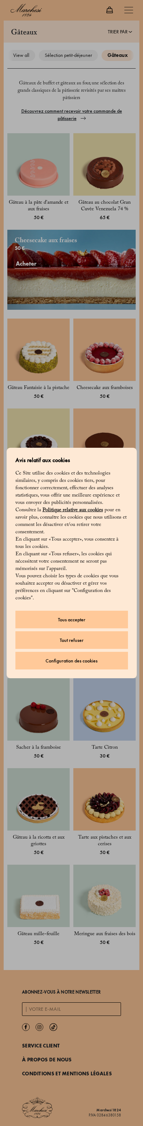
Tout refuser (72, 640)
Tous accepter (71, 620)
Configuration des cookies (71, 661)
